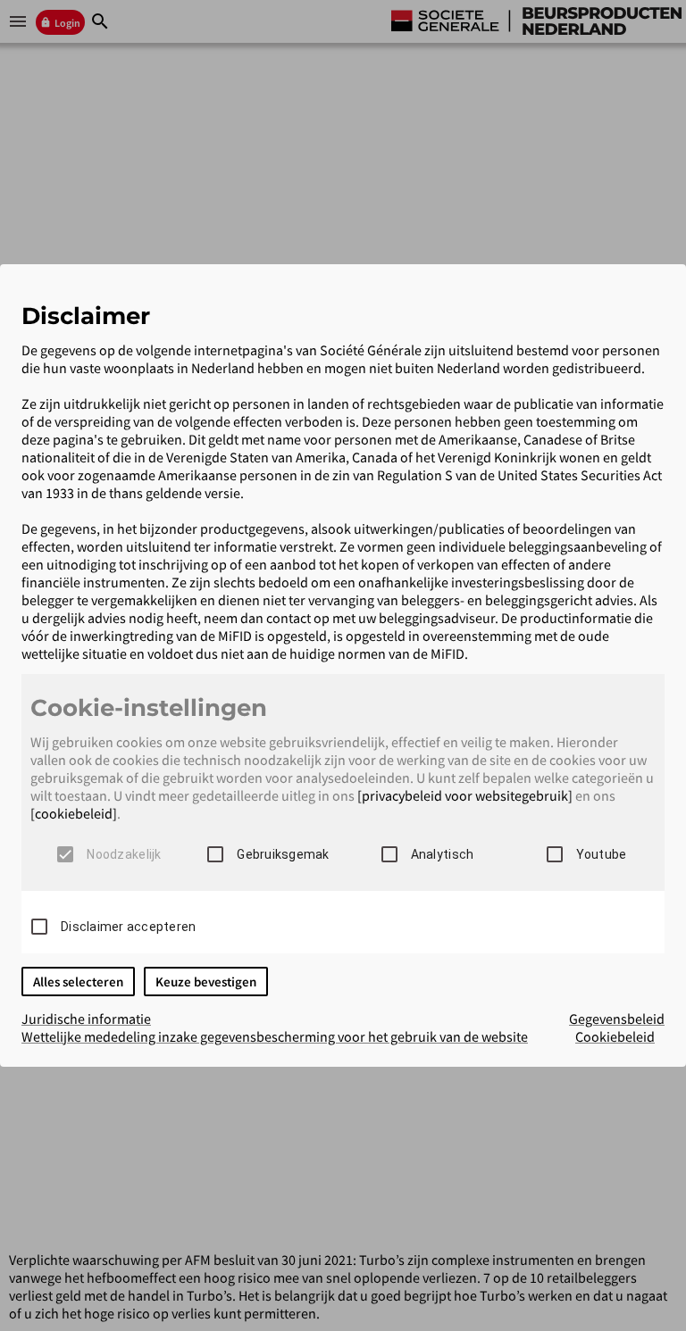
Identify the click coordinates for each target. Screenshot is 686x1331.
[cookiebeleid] (73, 813)
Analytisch (442, 854)
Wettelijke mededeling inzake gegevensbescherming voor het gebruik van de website (274, 1036)
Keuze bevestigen (205, 981)
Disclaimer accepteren (128, 926)
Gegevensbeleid (617, 1018)
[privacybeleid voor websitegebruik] (465, 795)
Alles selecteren (78, 981)
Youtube (601, 854)
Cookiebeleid (615, 1036)
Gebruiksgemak (283, 854)
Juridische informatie (86, 1018)
